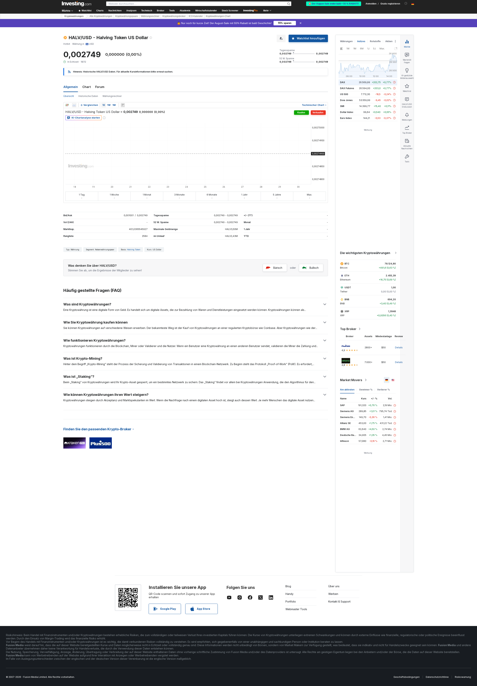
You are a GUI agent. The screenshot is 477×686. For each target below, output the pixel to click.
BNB (347, 299)
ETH (347, 275)
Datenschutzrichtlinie (437, 677)
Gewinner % (365, 389)
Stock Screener (230, 10)
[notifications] (406, 3)
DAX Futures (347, 88)
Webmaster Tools (296, 609)
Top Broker (348, 329)
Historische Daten (88, 96)
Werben (333, 593)
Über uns (333, 586)
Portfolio (290, 601)
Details (399, 347)
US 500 (344, 94)
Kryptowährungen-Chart (218, 16)
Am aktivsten (347, 389)
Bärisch (277, 267)
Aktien (388, 41)
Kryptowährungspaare (126, 16)
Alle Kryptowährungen (101, 16)
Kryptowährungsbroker (174, 16)
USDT (348, 287)
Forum (99, 87)
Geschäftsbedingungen (407, 677)
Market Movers (351, 380)
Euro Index (346, 118)
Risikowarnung (463, 677)
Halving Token (133, 249)
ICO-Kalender (196, 16)
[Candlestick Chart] (67, 105)
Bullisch (314, 267)
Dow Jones (346, 100)
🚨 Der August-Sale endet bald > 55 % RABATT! (333, 3)
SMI (342, 106)
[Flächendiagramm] (74, 105)
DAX (342, 82)
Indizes (361, 41)
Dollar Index (346, 112)
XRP (347, 311)
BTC (347, 263)
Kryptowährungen (73, 16)
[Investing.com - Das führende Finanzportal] (76, 3)
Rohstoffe (375, 41)
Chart (86, 87)
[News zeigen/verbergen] (123, 105)
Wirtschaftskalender (206, 10)
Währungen (346, 41)
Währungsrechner (150, 16)
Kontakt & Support (339, 601)
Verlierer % (383, 389)
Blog (288, 586)
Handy (289, 593)
